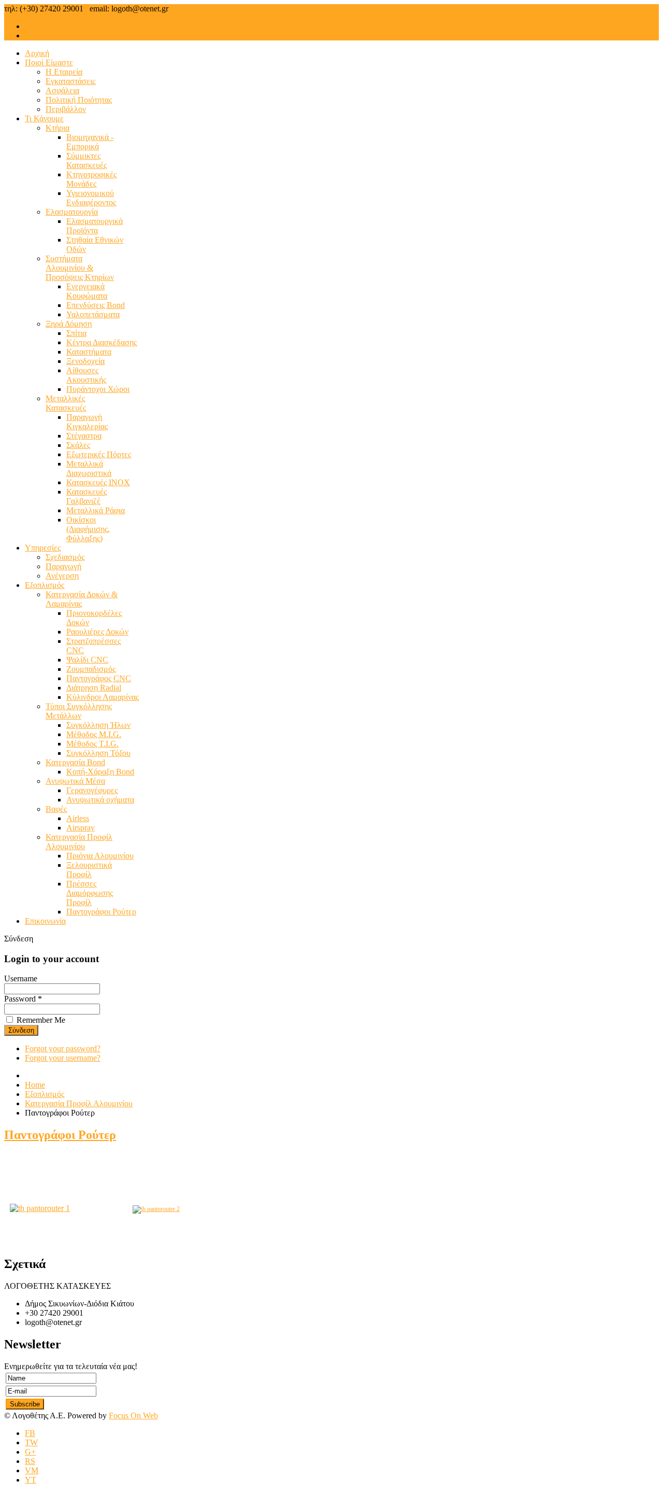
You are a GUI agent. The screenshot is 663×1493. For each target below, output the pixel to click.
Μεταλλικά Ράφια (95, 510)
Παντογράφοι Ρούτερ (101, 911)
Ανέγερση (62, 575)
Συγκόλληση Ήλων (98, 725)
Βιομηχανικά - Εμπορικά (89, 142)
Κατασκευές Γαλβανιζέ (86, 496)
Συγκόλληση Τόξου (98, 753)
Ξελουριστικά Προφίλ (89, 870)
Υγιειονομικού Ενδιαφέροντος (91, 198)
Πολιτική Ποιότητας (79, 99)
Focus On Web (133, 1415)
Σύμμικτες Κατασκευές (86, 160)
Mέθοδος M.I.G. (93, 734)
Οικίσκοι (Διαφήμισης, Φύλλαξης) (88, 529)
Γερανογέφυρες (92, 790)
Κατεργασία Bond (75, 762)
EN (30, 35)
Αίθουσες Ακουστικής (86, 375)
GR (31, 26)
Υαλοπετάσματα (93, 314)
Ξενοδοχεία (85, 361)
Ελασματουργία (72, 211)
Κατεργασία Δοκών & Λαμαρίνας (82, 599)
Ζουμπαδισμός (91, 669)
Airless (77, 818)
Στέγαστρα (84, 435)
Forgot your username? (62, 1057)
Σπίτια (76, 333)
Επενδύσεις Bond (95, 305)
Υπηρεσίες (43, 547)
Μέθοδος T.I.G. (92, 743)
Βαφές (56, 809)
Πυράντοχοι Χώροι (97, 389)
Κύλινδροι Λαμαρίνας (102, 697)
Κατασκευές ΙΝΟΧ (98, 482)
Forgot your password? (62, 1048)
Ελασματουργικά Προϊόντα (94, 226)
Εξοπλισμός (44, 585)
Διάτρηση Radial (93, 687)
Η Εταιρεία (64, 71)
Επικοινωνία (45, 921)
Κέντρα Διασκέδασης (101, 342)
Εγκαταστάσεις (70, 81)
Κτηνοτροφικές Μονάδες (91, 179)
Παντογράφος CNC (98, 678)
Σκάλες (78, 445)
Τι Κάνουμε (44, 118)
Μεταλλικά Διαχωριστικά (88, 468)
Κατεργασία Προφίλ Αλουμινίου (79, 842)
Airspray (80, 827)
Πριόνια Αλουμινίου (100, 855)
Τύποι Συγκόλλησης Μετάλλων (79, 711)
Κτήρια (57, 127)
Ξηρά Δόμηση (69, 323)
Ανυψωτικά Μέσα (75, 781)
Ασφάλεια (62, 90)
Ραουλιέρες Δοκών (97, 631)
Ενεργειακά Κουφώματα (86, 291)
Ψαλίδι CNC (87, 659)
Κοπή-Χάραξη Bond (100, 771)
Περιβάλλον (66, 109)
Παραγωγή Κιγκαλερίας (87, 422)
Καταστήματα (88, 351)
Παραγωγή (63, 566)
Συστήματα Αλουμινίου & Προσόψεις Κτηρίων (80, 267)
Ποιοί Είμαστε (49, 62)
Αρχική (37, 53)
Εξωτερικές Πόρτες (98, 454)
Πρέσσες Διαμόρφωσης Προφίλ (89, 893)
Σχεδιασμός (65, 557)
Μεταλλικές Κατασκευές (66, 403)
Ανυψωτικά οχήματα (100, 799)
